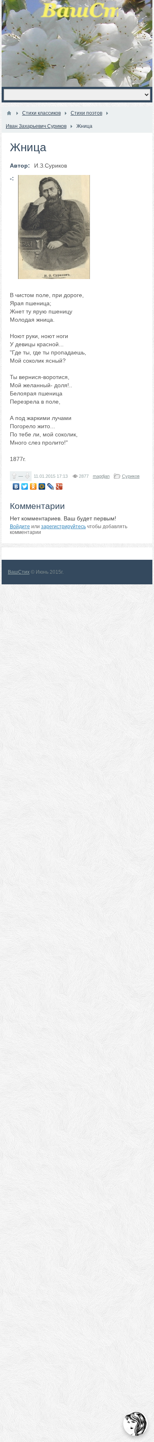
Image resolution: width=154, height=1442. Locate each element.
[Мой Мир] (42, 486)
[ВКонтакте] (16, 486)
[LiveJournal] (50, 486)
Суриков (131, 476)
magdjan (101, 476)
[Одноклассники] (33, 486)
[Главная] (9, 113)
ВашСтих (19, 572)
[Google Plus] (59, 486)
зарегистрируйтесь (63, 526)
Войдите (20, 526)
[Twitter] (25, 486)
